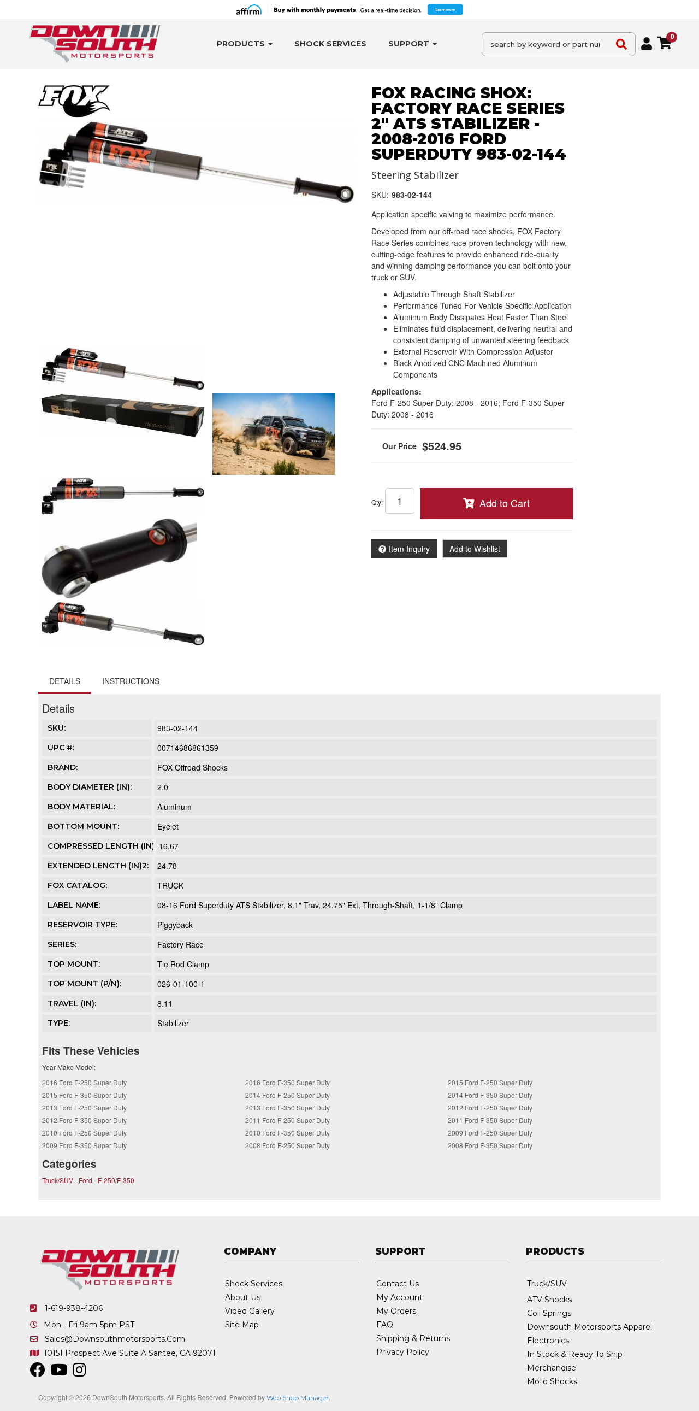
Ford (85, 1180)
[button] (244, 44)
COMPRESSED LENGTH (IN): (102, 846)
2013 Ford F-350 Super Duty (287, 1107)
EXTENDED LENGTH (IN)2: (98, 866)
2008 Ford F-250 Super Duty (287, 1145)
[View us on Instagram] (79, 1373)
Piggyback (175, 924)
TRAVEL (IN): (72, 1003)
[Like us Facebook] (37, 1373)
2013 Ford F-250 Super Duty (84, 1107)
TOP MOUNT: (74, 964)
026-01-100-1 (181, 983)
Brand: (63, 767)
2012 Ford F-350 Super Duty (84, 1120)
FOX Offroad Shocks (192, 767)
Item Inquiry (409, 548)
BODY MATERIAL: (81, 807)
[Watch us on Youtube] (59, 1373)
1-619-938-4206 (74, 1308)
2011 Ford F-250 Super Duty (287, 1120)
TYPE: (59, 1023)
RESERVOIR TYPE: (82, 925)
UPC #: (61, 747)
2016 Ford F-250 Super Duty (84, 1082)
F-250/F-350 (116, 1180)
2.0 (162, 786)
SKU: (380, 194)
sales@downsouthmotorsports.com (115, 1339)
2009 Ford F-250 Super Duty (490, 1132)
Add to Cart (504, 503)
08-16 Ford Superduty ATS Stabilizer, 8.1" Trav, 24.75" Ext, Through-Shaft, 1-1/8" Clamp (310, 904)
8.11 (165, 1003)
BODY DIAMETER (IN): (90, 787)
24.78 (167, 865)
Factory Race (180, 944)
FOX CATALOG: (77, 885)
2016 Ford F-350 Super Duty (287, 1082)
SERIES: (62, 944)
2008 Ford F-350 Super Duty (490, 1145)
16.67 (169, 845)
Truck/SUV (57, 1180)
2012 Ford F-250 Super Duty (490, 1107)
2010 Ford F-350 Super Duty (287, 1132)
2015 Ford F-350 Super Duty (84, 1095)
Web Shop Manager (297, 1398)
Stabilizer (173, 1023)
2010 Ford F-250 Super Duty (84, 1132)
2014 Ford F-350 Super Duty (490, 1095)
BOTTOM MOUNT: (83, 826)
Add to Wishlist (474, 548)
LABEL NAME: (74, 905)
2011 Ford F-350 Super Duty (490, 1120)
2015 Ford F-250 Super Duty (490, 1082)
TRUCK (170, 885)
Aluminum (174, 806)
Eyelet (168, 826)
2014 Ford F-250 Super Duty (287, 1095)
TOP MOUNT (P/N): (84, 984)
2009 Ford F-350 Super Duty (84, 1145)
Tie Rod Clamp (183, 964)
